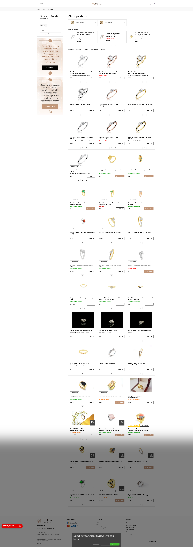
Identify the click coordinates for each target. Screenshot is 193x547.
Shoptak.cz (52, 542)
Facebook (127, 534)
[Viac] (38, 3)
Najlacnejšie (78, 49)
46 (78, 82)
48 (86, 82)
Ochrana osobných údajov (102, 528)
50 (82, 439)
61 (111, 472)
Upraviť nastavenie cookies (42, 540)
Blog (97, 524)
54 (111, 373)
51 (86, 439)
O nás (97, 522)
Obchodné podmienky (101, 526)
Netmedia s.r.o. (40, 543)
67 (82, 373)
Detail (90, 78)
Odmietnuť (105, 544)
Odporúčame (71, 49)
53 (140, 242)
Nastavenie (96, 544)
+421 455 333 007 (130, 527)
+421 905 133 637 (130, 529)
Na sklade (43, 25)
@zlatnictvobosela (130, 531)
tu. (79, 539)
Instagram (131, 534)
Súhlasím (115, 544)
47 (82, 82)
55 (82, 242)
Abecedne (102, 49)
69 (82, 406)
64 (140, 504)
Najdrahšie (86, 49)
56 (111, 308)
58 (84, 308)
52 (80, 308)
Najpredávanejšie (94, 49)
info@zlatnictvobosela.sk (132, 525)
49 (78, 439)
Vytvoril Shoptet (152, 541)
